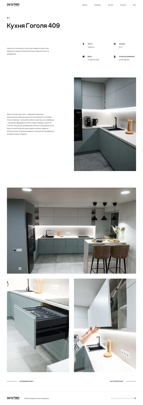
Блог (134, 5)
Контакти (123, 5)
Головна (84, 5)
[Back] (8, 18)
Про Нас (110, 5)
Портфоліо (97, 5)
